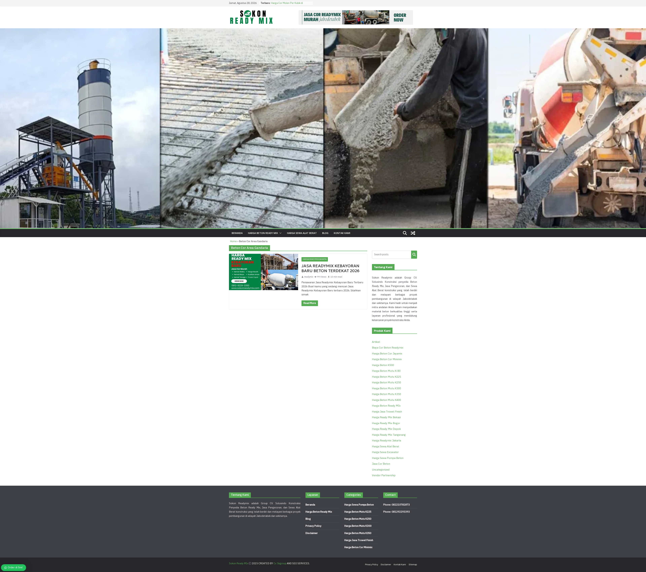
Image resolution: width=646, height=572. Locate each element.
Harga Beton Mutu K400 (386, 400)
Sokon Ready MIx (238, 563)
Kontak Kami (342, 233)
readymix (308, 276)
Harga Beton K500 (383, 365)
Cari (414, 254)
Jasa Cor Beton (381, 464)
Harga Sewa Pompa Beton (387, 458)
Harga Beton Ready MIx (263, 233)
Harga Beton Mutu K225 (386, 377)
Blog (325, 233)
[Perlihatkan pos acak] (413, 233)
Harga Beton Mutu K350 (386, 394)
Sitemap (413, 564)
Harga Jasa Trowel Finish (387, 412)
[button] (280, 233)
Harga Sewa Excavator (385, 452)
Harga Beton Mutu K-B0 (386, 371)
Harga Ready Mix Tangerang (389, 435)
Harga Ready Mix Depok (386, 429)
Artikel (376, 342)
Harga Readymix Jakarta (315, 259)
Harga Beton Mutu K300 (386, 388)
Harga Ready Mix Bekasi (386, 417)
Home (233, 241)
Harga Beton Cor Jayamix (387, 354)
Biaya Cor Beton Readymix (387, 348)
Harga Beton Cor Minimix (387, 359)
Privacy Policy (313, 526)
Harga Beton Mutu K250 (386, 383)
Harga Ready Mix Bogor (386, 423)
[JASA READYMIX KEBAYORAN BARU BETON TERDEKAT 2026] (263, 272)
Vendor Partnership (384, 475)
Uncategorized (380, 470)
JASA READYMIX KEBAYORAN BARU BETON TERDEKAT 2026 (330, 268)
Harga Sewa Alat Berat (302, 233)
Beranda (237, 233)
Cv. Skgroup (280, 563)
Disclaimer (312, 533)
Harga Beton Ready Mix (319, 512)
